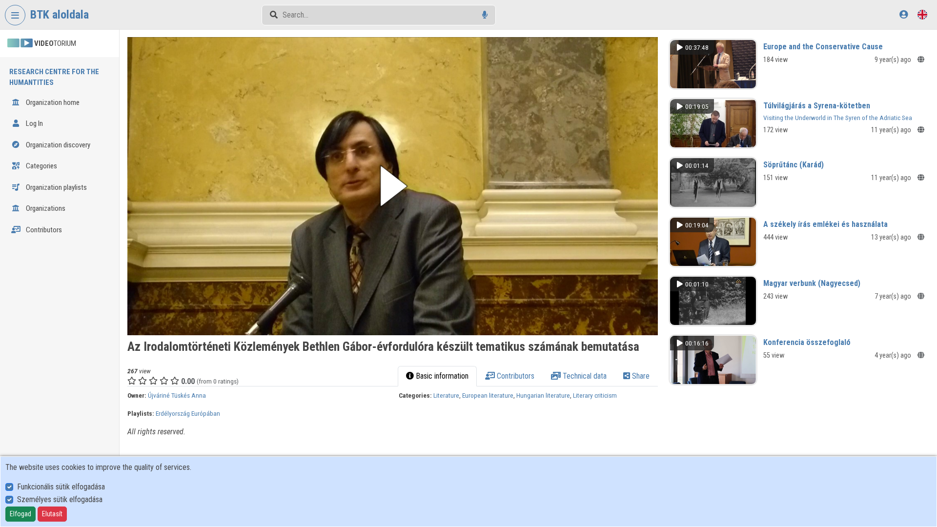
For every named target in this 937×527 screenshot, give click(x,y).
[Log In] (903, 14)
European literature (487, 395)
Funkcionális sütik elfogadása (61, 486)
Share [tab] (640, 376)
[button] (392, 186)
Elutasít (52, 514)
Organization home (52, 102)
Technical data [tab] (584, 376)
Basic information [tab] (441, 376)
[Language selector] (922, 14)
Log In (33, 123)
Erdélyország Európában (188, 413)
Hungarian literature (543, 395)
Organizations (44, 208)
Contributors (43, 229)
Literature (446, 395)
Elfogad (20, 514)
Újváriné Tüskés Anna (177, 395)
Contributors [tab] (514, 376)
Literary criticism (595, 395)
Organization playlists (55, 187)
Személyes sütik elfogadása (59, 499)
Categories (40, 166)
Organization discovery (57, 145)
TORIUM (55, 43)
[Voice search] (485, 15)
